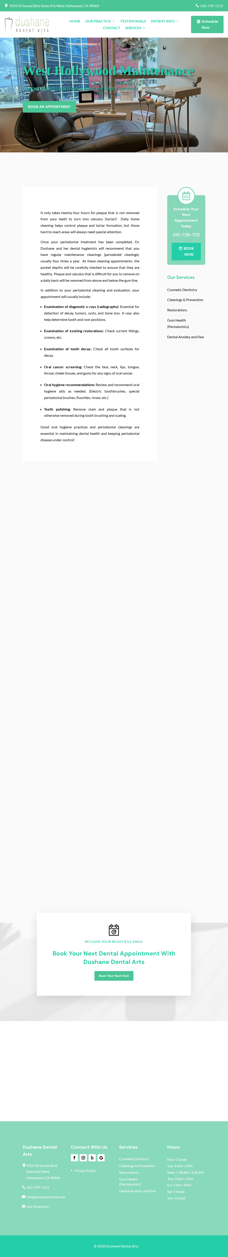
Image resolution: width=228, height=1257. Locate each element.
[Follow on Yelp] (92, 1157)
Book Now (189, 251)
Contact (111, 28)
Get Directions (37, 1206)
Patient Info (163, 21)
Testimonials (133, 21)
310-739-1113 (211, 6)
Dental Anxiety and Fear (185, 337)
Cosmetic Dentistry (182, 289)
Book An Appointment (49, 106)
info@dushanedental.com (45, 1197)
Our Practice (98, 21)
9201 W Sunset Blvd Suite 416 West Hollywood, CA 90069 (54, 6)
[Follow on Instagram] (83, 1157)
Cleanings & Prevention (185, 300)
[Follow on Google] (101, 1157)
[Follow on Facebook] (74, 1157)
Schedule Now (210, 24)
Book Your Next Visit (114, 976)
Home (74, 21)
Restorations (177, 310)
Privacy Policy (85, 1170)
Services (133, 28)
